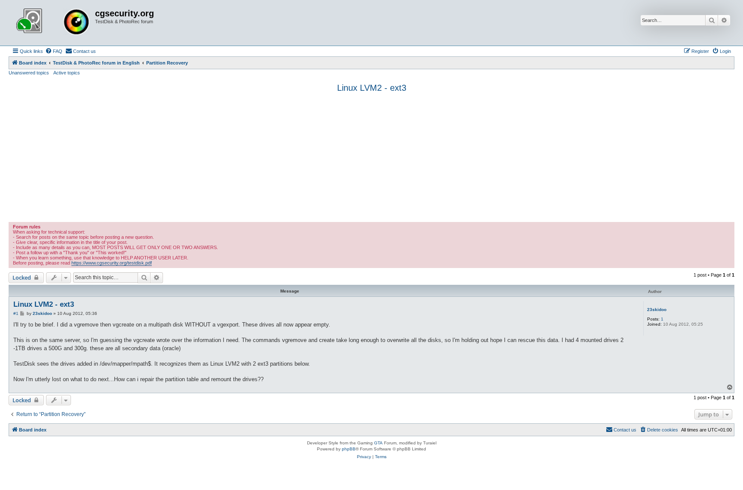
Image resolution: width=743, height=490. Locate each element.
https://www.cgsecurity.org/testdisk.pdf (111, 262)
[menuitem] (53, 51)
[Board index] (53, 22)
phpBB (349, 449)
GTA (378, 443)
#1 (15, 313)
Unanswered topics (29, 72)
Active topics (66, 72)
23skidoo (656, 309)
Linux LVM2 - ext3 (371, 87)
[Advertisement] (371, 157)
